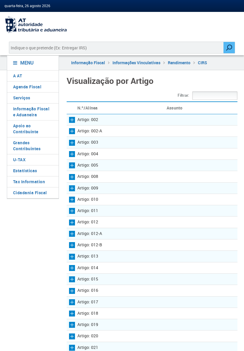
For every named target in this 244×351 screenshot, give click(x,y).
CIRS (202, 62)
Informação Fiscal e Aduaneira (31, 111)
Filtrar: (184, 95)
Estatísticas (25, 170)
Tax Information (29, 181)
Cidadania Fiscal (30, 192)
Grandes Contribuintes (27, 145)
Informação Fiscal (88, 62)
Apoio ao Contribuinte (25, 128)
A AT (17, 76)
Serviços (21, 98)
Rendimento (179, 62)
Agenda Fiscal (27, 87)
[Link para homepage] (30, 24)
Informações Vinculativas (136, 62)
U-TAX (19, 159)
